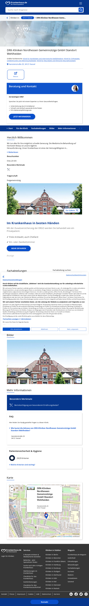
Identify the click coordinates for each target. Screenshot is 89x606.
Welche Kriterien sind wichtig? (23, 465)
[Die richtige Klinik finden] (7, 18)
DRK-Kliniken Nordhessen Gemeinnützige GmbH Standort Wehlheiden (51, 18)
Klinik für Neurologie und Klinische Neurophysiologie (56, 61)
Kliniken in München (53, 558)
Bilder (51, 128)
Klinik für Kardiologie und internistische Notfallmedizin (43, 59)
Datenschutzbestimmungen (76, 275)
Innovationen (72, 578)
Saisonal (71, 582)
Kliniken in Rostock (52, 588)
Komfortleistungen (30, 582)
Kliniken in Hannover (53, 585)
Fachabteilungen (38, 128)
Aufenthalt (71, 558)
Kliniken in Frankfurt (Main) (55, 561)
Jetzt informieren (22, 116)
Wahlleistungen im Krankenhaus (30, 572)
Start (10, 128)
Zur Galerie (70, 210)
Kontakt (44, 602)
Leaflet (58, 536)
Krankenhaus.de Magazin (77, 555)
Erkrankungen (73, 561)
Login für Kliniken (7, 556)
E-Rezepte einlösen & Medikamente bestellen (32, 556)
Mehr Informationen (67, 128)
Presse (12, 594)
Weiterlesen (13, 152)
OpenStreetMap (67, 536)
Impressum (21, 594)
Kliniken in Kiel (51, 582)
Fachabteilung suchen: (62, 270)
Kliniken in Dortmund (53, 575)
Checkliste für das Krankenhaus (29, 577)
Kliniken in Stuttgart (53, 571)
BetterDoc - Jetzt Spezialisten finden (30, 561)
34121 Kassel (27, 18)
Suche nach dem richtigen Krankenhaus (33, 566)
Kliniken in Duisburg (53, 568)
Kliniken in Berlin (52, 555)
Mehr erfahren (18, 248)
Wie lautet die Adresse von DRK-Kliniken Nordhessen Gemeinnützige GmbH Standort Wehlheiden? (43, 429)
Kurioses (71, 571)
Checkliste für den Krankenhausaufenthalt (32, 586)
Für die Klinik (22, 128)
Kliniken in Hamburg (53, 565)
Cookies (31, 594)
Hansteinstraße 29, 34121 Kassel (21, 64)
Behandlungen (73, 565)
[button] (46, 516)
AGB (37, 594)
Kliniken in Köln (51, 578)
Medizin (71, 575)
